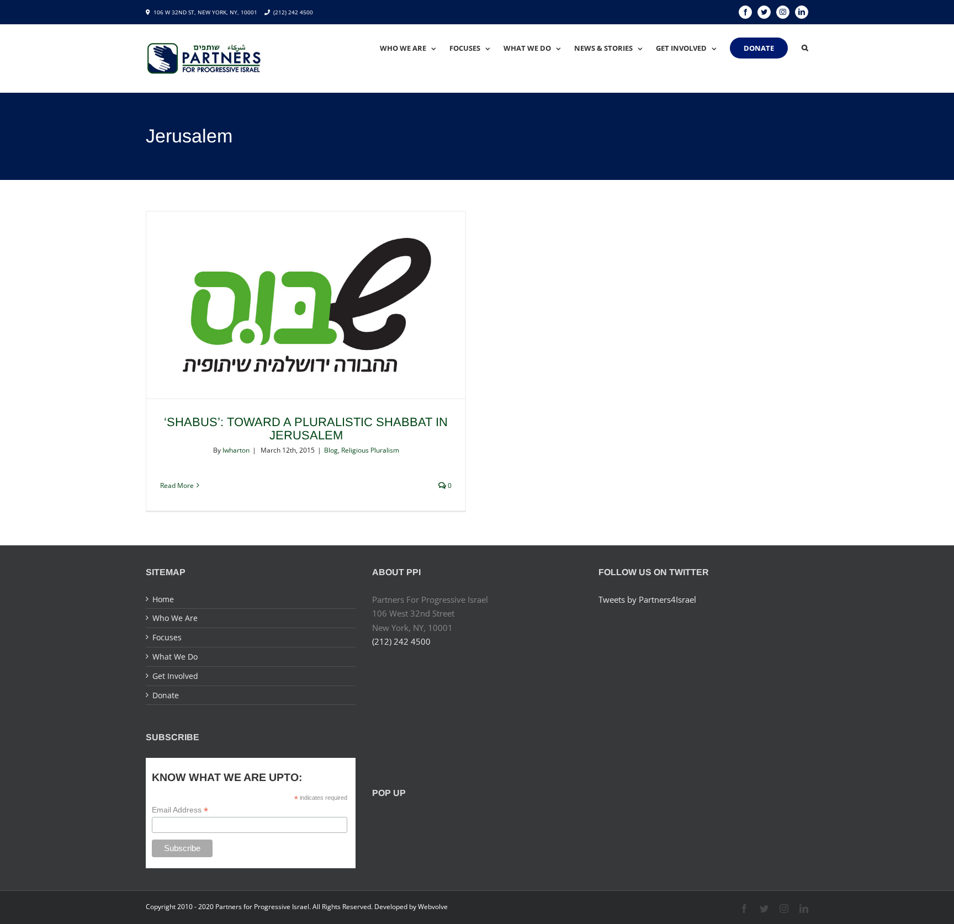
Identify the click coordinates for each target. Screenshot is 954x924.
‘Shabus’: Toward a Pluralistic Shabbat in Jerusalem (306, 428)
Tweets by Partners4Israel (647, 599)
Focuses (167, 637)
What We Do (175, 656)
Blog (331, 450)
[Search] (805, 48)
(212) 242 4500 (293, 12)
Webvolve (433, 906)
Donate (165, 695)
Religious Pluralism (370, 450)
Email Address (180, 810)
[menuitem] (414, 48)
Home (163, 599)
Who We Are (175, 618)
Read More (177, 485)
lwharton (236, 450)
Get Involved (175, 676)
